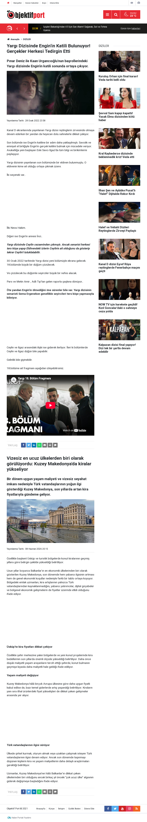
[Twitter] (28, 445)
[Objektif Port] (26, 14)
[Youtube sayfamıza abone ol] (122, 809)
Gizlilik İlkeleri (74, 809)
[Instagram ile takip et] (129, 809)
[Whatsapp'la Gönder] (39, 445)
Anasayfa (40, 809)
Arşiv (44, 3)
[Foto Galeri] (138, 2)
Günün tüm (130, 28)
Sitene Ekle (54, 3)
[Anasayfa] (8, 3)
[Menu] (107, 14)
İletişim (61, 809)
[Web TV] (131, 2)
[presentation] (17, 28)
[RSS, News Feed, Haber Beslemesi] (136, 809)
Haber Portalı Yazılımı (21, 818)
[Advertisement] (50, 202)
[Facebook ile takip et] (108, 809)
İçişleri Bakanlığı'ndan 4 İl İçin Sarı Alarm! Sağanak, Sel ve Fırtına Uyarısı (75, 28)
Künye (52, 809)
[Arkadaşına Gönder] (44, 445)
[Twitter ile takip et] (115, 809)
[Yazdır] (50, 445)
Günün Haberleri (31, 3)
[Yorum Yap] (55, 445)
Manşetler (17, 3)
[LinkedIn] (34, 445)
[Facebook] (23, 445)
